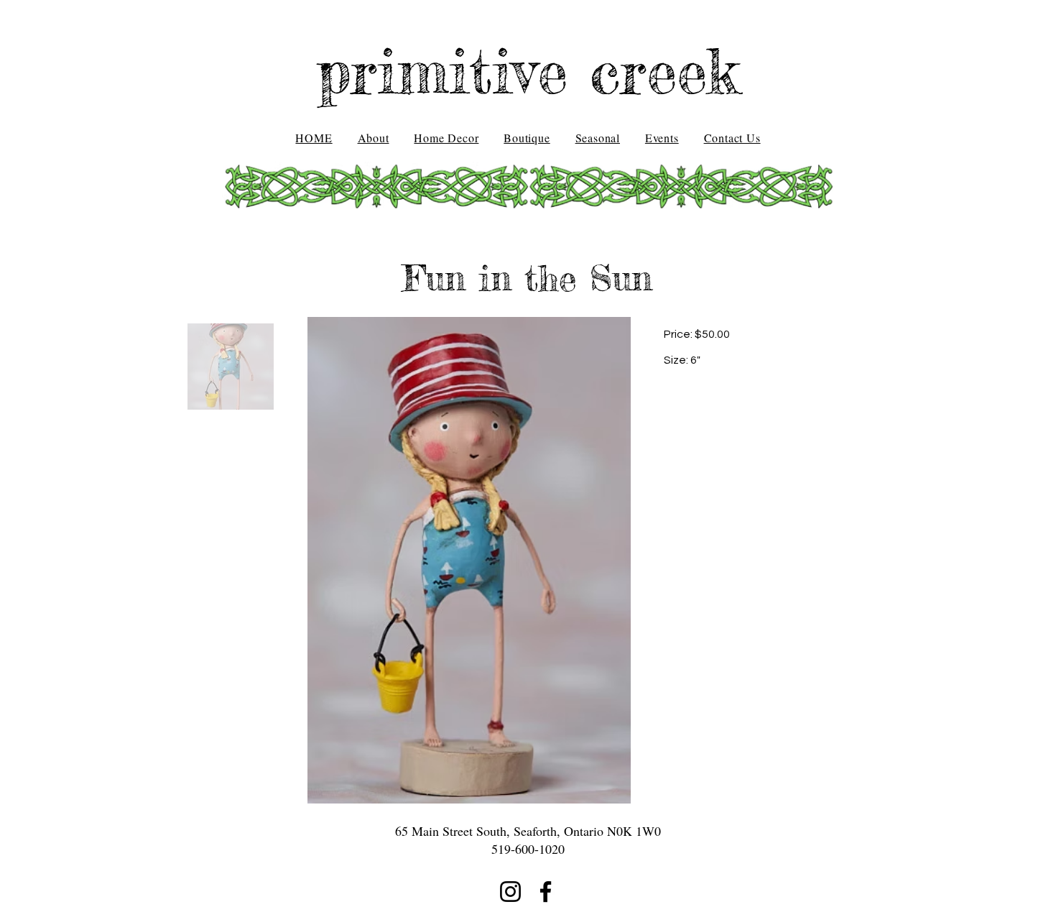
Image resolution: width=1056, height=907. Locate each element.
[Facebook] (546, 892)
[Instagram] (510, 892)
